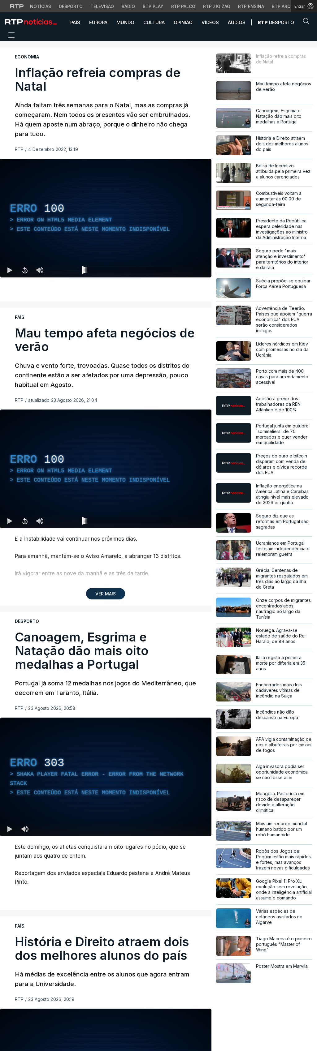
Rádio (128, 6)
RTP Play (153, 6)
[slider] (128, 271)
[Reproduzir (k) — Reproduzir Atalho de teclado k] (9, 270)
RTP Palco (183, 6)
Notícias (40, 6)
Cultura (154, 22)
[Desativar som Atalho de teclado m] (39, 270)
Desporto (71, 6)
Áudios (236, 22)
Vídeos (210, 22)
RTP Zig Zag (216, 6)
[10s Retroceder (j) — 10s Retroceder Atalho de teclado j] (24, 270)
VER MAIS (105, 593)
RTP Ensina (251, 6)
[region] (105, 218)
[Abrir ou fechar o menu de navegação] (10, 36)
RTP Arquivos (288, 6)
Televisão (102, 6)
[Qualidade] (186, 270)
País (75, 22)
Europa (98, 22)
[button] (307, 22)
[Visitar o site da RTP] (17, 6)
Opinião (183, 22)
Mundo (125, 22)
